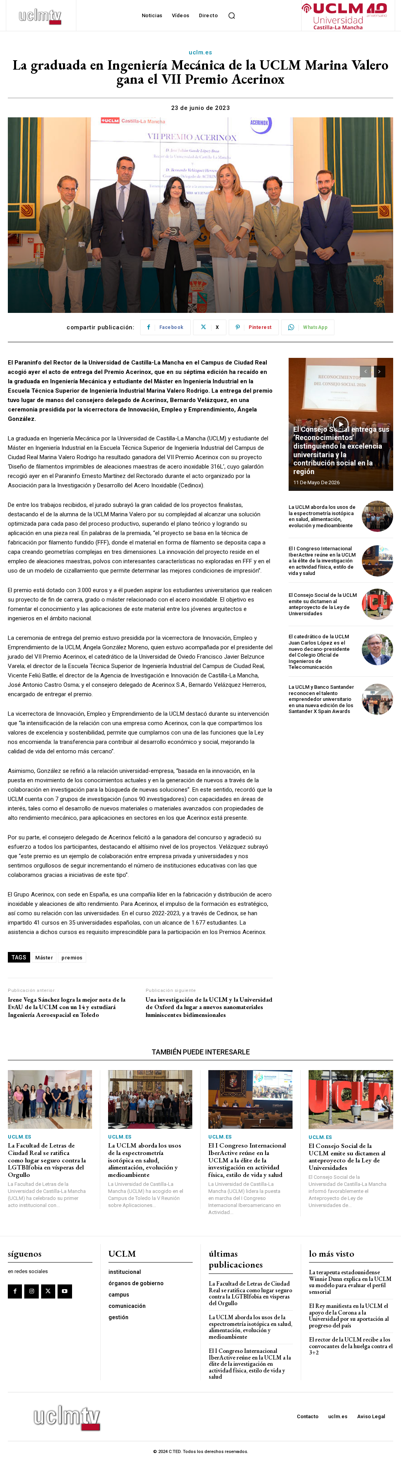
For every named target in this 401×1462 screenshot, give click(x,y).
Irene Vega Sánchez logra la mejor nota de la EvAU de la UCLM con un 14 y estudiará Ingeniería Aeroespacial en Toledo (66, 1007)
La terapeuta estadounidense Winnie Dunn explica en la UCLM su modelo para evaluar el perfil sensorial (350, 1281)
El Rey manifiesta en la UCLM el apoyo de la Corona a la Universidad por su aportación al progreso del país (349, 1315)
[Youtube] (65, 1291)
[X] (48, 1291)
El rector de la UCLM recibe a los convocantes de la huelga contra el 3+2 (351, 1346)
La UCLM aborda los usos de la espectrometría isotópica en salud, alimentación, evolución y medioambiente (322, 516)
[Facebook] (15, 1291)
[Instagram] (31, 1291)
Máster (44, 958)
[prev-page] (365, 371)
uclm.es (200, 52)
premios (72, 958)
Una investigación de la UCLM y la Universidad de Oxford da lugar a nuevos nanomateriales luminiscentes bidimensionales (209, 1007)
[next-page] (379, 371)
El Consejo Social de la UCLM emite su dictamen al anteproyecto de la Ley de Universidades (323, 604)
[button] (231, 15)
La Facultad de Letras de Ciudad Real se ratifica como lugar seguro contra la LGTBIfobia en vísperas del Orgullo (47, 1160)
